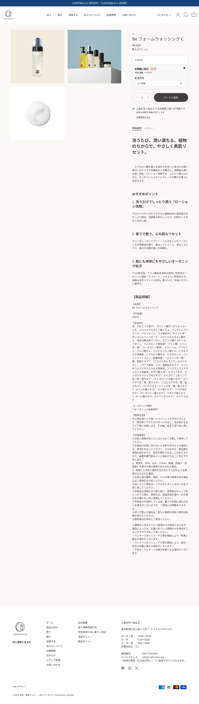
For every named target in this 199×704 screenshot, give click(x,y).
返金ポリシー (85, 636)
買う (49, 15)
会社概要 (82, 622)
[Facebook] (122, 667)
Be (133, 33)
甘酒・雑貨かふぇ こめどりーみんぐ (36, 694)
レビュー (149, 128)
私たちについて (92, 15)
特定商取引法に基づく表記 (92, 632)
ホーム (49, 622)
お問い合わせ (129, 15)
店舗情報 (111, 15)
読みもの (51, 655)
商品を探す (52, 627)
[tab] (138, 128)
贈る (60, 15)
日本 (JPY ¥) (17, 686)
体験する (73, 15)
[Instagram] (129, 667)
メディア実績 (53, 660)
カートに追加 (171, 97)
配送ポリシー (85, 641)
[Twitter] (136, 667)
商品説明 (136, 128)
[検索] (186, 15)
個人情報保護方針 (87, 627)
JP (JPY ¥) (162, 14)
